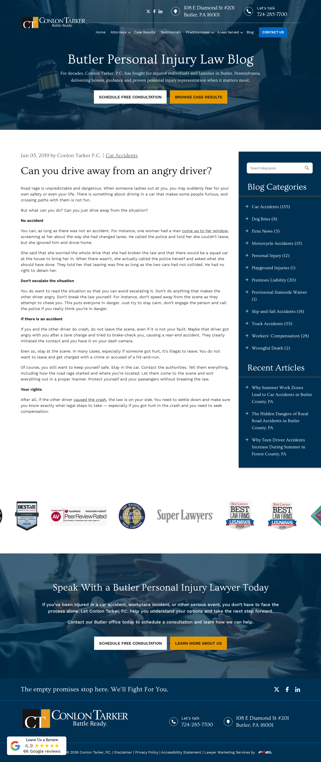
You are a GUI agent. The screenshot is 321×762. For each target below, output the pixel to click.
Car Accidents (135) (271, 206)
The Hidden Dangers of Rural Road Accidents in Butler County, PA (280, 420)
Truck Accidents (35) (272, 323)
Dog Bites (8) (264, 219)
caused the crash (90, 399)
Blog (250, 32)
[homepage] (53, 22)
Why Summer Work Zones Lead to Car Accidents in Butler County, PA (282, 394)
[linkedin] (160, 11)
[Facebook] (287, 689)
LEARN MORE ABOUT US (198, 643)
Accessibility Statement (181, 752)
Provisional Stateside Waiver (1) (279, 296)
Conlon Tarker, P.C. (95, 752)
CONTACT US (273, 32)
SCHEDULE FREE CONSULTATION (130, 97)
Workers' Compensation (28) (280, 336)
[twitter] (148, 11)
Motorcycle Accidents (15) (277, 243)
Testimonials (170, 32)
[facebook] (154, 11)
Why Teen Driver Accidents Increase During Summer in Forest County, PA (278, 447)
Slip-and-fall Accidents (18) (278, 311)
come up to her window (205, 230)
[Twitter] (276, 689)
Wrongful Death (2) (271, 348)
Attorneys (118, 32)
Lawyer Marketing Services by (230, 752)
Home (100, 32)
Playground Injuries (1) (273, 267)
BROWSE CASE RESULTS (198, 97)
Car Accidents (122, 155)
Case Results (144, 32)
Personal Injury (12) (271, 255)
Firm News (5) (266, 231)
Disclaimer (123, 752)
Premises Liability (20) (274, 280)
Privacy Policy (146, 752)
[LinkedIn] (297, 689)
